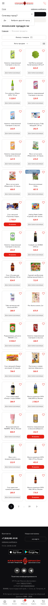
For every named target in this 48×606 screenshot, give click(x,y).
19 (29, 506)
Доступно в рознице (12, 73)
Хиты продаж (19, 43)
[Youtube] (24, 570)
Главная (5, 31)
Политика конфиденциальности (24, 576)
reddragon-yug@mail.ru (9, 542)
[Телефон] (45, 3)
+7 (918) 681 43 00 (9, 538)
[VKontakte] (17, 570)
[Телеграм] (31, 570)
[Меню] (3, 3)
